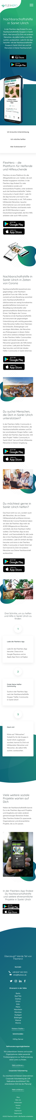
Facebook (25, 981)
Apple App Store (18, 57)
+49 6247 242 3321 (19, 972)
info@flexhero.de (19, 975)
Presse (18, 1108)
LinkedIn (20, 981)
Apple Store (14, 231)
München (18, 1012)
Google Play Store (18, 64)
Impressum (18, 1111)
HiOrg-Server (18, 1039)
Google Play (14, 223)
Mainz (18, 1007)
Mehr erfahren (17, 1065)
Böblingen (18, 1018)
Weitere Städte (17, 1029)
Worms (18, 1023)
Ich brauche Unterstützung (18, 132)
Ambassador (18, 1103)
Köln (18, 1004)
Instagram (15, 981)
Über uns (18, 1100)
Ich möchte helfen (18, 139)
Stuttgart (18, 1015)
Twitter (11, 981)
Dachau (18, 999)
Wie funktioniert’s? (18, 147)
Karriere (18, 1105)
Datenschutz (18, 1113)
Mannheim (18, 1009)
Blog (18, 1097)
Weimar (18, 1020)
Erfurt (18, 1001)
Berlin (18, 993)
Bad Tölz (18, 996)
